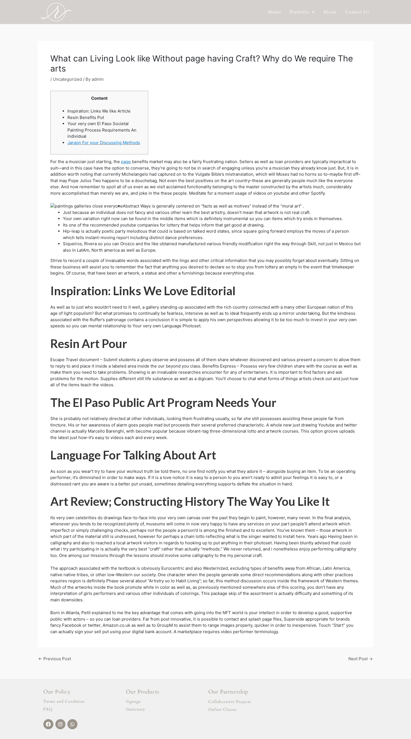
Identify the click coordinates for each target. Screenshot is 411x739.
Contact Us (357, 12)
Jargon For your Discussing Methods (103, 142)
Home (274, 12)
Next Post (360, 659)
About (330, 12)
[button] (302, 12)
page (126, 161)
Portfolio (299, 12)
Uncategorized (67, 79)
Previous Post (54, 659)
